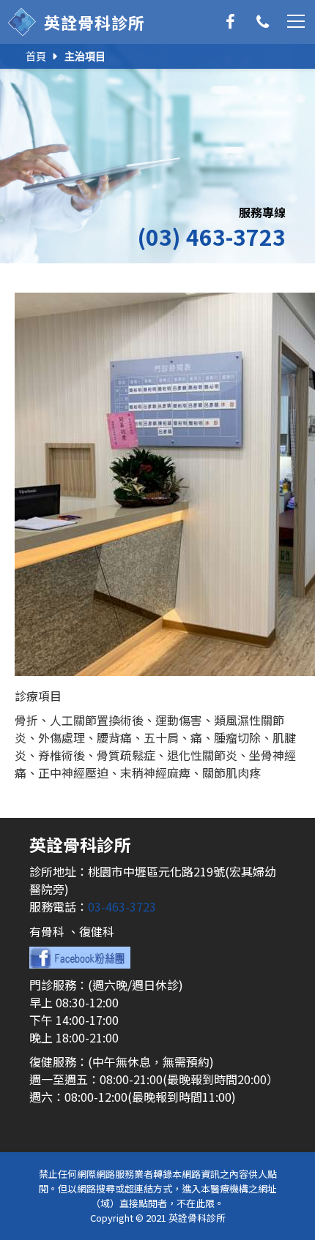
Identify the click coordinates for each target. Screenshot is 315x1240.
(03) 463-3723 (211, 236)
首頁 (36, 56)
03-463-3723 (122, 906)
